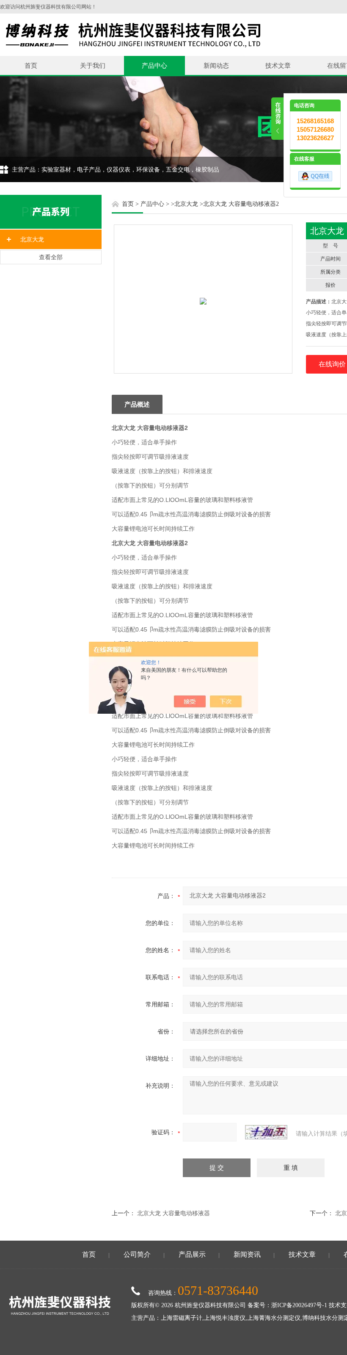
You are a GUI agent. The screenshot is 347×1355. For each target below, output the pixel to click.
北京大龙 (32, 239)
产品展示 (192, 1254)
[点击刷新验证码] (266, 1132)
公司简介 (137, 1254)
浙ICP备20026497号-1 (299, 1305)
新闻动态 (216, 65)
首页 (31, 65)
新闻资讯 (247, 1254)
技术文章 (278, 65)
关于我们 (92, 65)
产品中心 (154, 65)
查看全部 (51, 257)
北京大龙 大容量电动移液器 (173, 1213)
